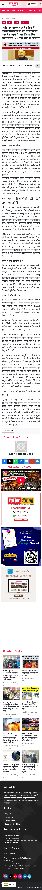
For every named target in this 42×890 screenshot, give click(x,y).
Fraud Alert (30, 11)
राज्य (7, 19)
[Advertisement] (21, 624)
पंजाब (13, 19)
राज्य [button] (19, 11)
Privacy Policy (10, 821)
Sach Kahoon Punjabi (12, 839)
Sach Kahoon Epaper (12, 835)
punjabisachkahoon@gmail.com (17, 868)
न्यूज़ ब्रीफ (25, 22)
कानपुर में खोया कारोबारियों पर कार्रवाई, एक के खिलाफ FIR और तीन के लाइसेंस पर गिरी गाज (11, 706)
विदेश (13, 11)
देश (8, 11)
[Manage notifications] (4, 875)
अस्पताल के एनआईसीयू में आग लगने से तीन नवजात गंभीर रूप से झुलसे (30, 768)
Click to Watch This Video (21, 467)
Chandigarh (9, 431)
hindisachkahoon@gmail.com (24, 866)
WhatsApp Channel (11, 842)
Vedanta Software (33, 887)
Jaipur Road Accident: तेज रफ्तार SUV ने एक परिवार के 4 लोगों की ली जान (30, 737)
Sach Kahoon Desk (21, 454)
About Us (8, 814)
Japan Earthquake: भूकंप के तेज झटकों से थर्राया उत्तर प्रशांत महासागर (11, 768)
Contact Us (9, 817)
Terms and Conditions (12, 824)
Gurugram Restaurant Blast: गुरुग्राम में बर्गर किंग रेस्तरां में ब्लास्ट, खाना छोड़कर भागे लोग (11, 738)
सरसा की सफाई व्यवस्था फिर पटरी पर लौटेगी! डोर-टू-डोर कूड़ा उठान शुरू (30, 705)
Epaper (33, 4)
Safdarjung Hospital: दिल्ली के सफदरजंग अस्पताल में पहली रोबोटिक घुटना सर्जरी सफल (10, 675)
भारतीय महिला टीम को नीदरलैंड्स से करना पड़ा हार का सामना (30, 673)
